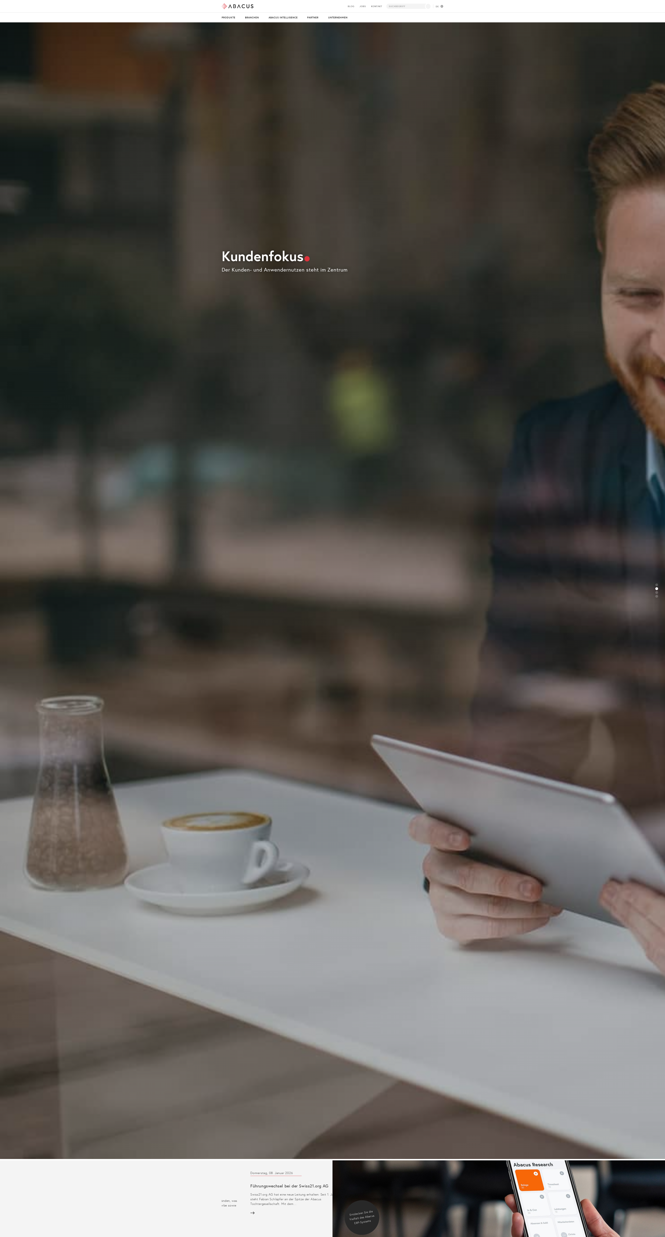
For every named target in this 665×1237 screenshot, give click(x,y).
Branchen (252, 17)
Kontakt (376, 6)
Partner (312, 17)
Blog (351, 6)
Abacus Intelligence (283, 17)
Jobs (363, 6)
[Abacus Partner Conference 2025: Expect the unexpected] (272, 1196)
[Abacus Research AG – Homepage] (237, 6)
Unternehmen (338, 17)
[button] (656, 584)
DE (437, 6)
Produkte (228, 17)
